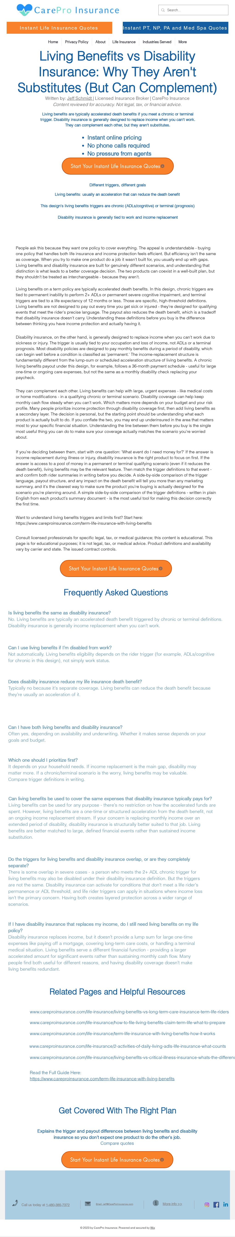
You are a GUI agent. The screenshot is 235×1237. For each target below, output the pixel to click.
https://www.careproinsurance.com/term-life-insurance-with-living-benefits (84, 523)
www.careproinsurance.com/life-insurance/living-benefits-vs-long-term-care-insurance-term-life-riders (129, 1011)
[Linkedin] (226, 1205)
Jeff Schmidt (80, 98)
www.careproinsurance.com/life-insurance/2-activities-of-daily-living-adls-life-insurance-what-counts (127, 1046)
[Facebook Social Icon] (216, 1205)
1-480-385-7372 (58, 1205)
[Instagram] (207, 1205)
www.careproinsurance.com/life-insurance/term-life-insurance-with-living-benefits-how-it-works (122, 1033)
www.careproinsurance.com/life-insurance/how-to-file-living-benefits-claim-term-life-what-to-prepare (127, 1022)
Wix (152, 1227)
